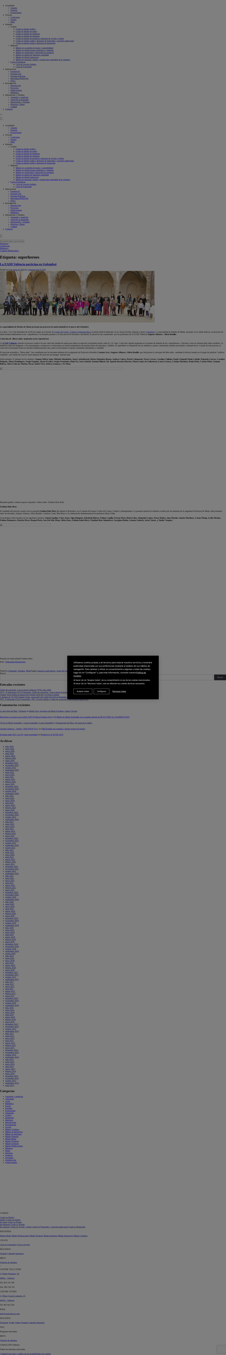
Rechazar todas (119, 691)
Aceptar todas (83, 691)
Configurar (101, 691)
